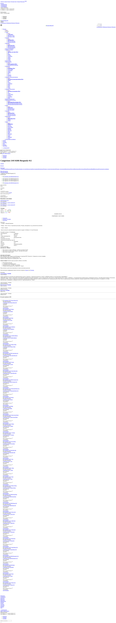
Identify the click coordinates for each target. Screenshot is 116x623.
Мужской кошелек (4, 172)
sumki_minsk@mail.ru (6, 153)
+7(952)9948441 (3, 6)
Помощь (2, 602)
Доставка (32, 270)
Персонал (2, 597)
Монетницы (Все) (11, 118)
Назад (6, 30)
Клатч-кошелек (35, 169)
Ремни (85, 169)
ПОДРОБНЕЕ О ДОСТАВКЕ (58, 216)
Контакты (2, 608)
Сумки (1, 169)
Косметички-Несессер (69, 169)
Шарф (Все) (10, 124)
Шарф (92, 169)
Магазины (2, 600)
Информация (3, 601)
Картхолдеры (29, 169)
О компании (3, 596)
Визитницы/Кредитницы (79, 169)
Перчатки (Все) (11, 113)
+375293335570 (3, 4)
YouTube (4, 18)
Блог (1, 607)
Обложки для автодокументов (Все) (15, 79)
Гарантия (2, 605)
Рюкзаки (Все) (11, 40)
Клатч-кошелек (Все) (12, 64)
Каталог (2, 3)
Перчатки (89, 169)
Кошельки (9, 169)
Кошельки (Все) (11, 45)
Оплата (26, 270)
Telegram (4, 17)
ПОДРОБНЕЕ (6, 308)
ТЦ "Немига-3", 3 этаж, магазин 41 (7, 202)
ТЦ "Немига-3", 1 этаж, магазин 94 (7, 204)
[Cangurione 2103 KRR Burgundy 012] (11, 176)
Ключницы (40, 169)
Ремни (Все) (10, 107)
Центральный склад (4, 200)
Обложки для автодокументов (49, 169)
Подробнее (10, 192)
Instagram (5, 16)
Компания (2, 595)
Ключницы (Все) (11, 68)
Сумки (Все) (10, 34)
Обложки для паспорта (60, 169)
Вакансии (2, 599)
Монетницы (96, 169)
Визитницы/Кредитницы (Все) (14, 102)
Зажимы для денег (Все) (13, 52)
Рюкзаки (5, 169)
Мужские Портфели (15, 169)
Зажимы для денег (23, 169)
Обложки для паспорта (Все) (14, 91)
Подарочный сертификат (104, 169)
